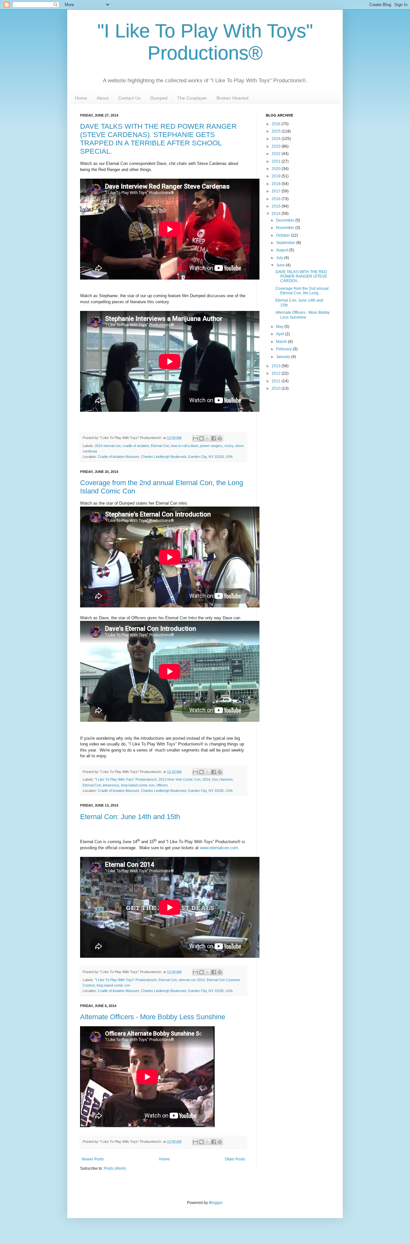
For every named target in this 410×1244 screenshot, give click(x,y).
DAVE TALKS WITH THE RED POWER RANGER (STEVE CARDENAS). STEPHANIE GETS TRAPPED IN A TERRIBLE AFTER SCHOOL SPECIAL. (158, 138)
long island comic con (137, 785)
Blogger (215, 1202)
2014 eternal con (108, 446)
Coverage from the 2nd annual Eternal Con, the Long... (302, 290)
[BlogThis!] (201, 438)
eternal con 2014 (192, 980)
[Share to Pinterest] (220, 438)
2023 (277, 146)
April (280, 334)
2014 (206, 779)
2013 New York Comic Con (180, 779)
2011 (277, 381)
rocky (229, 446)
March (282, 341)
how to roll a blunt (184, 446)
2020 (277, 169)
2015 (277, 206)
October (283, 235)
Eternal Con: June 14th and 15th (130, 817)
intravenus (111, 785)
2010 (277, 388)
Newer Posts (93, 1159)
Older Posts (235, 1159)
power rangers (211, 446)
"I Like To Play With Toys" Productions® (126, 779)
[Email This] (195, 438)
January (283, 356)
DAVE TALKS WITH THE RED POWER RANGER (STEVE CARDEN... (301, 276)
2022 (277, 153)
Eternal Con (160, 446)
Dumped (159, 98)
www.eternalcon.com (219, 847)
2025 (277, 131)
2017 (277, 191)
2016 (277, 199)
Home (81, 98)
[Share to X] (207, 438)
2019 (277, 176)
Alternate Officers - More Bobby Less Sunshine (152, 1017)
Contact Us (129, 98)
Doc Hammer (222, 779)
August (282, 250)
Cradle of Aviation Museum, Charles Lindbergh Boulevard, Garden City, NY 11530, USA (165, 457)
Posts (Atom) (115, 1168)
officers (162, 785)
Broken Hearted (233, 98)
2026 (277, 124)
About (103, 98)
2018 (277, 184)
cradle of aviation (136, 446)
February (284, 349)
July (280, 258)
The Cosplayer (192, 98)
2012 (277, 373)
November (285, 227)
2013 (277, 366)
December (285, 220)
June (281, 265)
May (280, 326)
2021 (277, 161)
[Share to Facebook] (213, 438)
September (286, 242)
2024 (277, 138)
